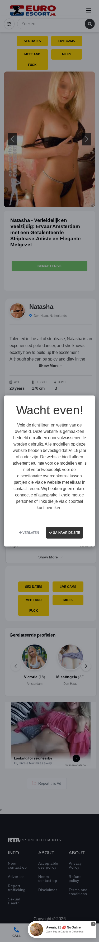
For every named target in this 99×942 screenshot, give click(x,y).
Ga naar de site (66, 533)
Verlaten (30, 533)
